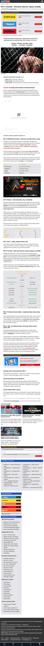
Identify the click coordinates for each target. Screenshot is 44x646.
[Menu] (42, 1)
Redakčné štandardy (15, 638)
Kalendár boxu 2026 (8, 569)
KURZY (31, 43)
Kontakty (7, 638)
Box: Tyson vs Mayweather (10, 564)
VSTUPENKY (22, 45)
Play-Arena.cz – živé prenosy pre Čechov (32, 487)
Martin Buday (7, 593)
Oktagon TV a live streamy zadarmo (12, 522)
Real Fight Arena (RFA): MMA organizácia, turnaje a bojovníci (11, 416)
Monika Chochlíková (8, 595)
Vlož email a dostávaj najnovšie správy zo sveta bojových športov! (13, 449)
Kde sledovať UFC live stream (10, 524)
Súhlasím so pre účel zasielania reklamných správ (16, 454)
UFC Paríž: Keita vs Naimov (10, 540)
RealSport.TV (21, 172)
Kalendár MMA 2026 (8, 542)
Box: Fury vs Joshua (8, 560)
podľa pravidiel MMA (33, 151)
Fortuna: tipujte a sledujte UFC (10, 607)
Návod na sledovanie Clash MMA (11, 529)
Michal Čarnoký (13, 9)
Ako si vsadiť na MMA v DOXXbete (11, 609)
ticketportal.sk (36, 319)
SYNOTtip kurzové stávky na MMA (11, 611)
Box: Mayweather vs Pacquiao (10, 562)
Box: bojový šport (7, 573)
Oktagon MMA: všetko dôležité (11, 544)
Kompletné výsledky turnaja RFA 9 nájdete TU (13, 135)
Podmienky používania (26, 638)
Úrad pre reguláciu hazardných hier (28, 632)
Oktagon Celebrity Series (9, 549)
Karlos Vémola (7, 582)
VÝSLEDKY (14, 45)
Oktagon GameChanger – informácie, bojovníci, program (31, 416)
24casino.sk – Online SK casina (11, 485)
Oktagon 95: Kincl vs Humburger (11, 536)
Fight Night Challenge (8, 576)
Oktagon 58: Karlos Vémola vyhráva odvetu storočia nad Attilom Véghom (10, 437)
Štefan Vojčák (7, 598)
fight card (7, 253)
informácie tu (25, 624)
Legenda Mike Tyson (8, 571)
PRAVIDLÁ (13, 43)
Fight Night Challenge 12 (9, 558)
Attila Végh (6, 587)
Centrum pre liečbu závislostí (10, 634)
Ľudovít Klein (7, 591)
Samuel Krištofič (7, 589)
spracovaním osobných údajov (12, 454)
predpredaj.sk (27, 319)
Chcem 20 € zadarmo (30, 364)
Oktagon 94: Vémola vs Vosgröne (11, 538)
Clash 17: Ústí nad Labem (9, 534)
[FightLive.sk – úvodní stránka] (5, 1)
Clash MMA (6, 553)
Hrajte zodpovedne (22, 398)
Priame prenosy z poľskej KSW (11, 525)
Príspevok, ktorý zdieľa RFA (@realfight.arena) (18, 132)
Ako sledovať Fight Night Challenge (12, 527)
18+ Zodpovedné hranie (15, 639)
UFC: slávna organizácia (9, 551)
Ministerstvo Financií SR (14, 632)
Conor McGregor (7, 586)
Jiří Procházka (7, 584)
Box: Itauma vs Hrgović (9, 565)
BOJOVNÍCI (25, 43)
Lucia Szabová (7, 596)
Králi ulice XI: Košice (8, 567)
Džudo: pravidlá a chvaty (9, 575)
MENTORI (19, 43)
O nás (2, 638)
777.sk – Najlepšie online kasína (11, 481)
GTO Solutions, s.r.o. (27, 639)
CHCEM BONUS (38, 16)
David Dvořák (23, 213)
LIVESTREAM (29, 45)
